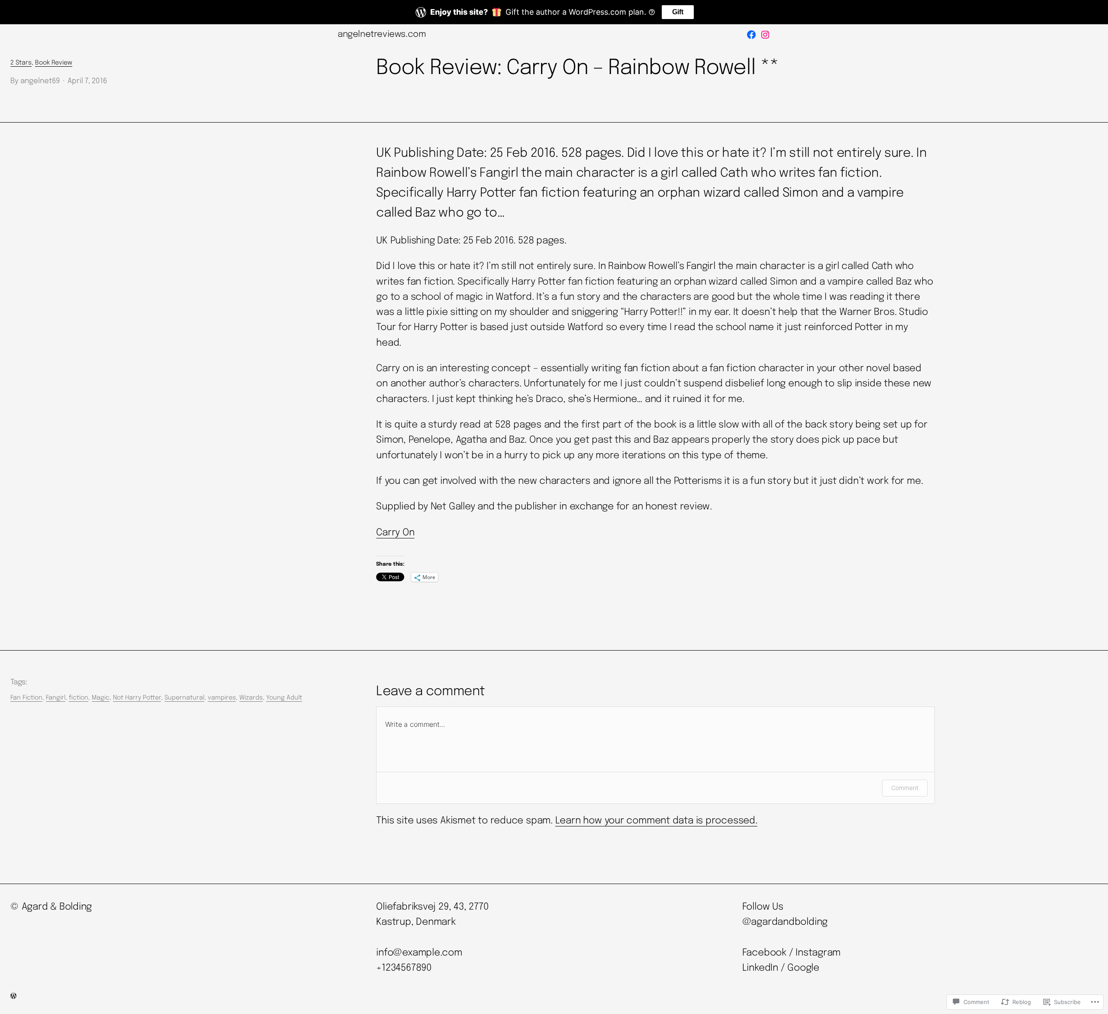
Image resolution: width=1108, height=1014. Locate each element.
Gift (677, 12)
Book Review (53, 63)
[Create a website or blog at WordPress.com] (13, 997)
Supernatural (184, 698)
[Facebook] (751, 34)
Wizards (251, 698)
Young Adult (284, 698)
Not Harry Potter (137, 698)
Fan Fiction (26, 698)
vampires (222, 698)
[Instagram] (765, 34)
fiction (78, 698)
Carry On (395, 533)
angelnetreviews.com (382, 34)
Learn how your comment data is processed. (656, 821)
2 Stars (21, 63)
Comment (904, 787)
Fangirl (55, 698)
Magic (101, 698)
